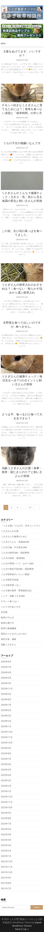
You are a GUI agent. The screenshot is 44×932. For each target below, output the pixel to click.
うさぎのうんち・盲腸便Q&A (15, 542)
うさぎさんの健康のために (14, 536)
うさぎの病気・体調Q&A (13, 558)
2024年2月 (6, 721)
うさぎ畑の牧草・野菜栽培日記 (16, 590)
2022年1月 (6, 856)
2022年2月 (6, 850)
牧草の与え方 (7, 617)
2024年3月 (6, 715)
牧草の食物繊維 (8, 628)
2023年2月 (6, 786)
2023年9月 (6, 748)
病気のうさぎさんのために (14, 633)
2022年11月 (7, 802)
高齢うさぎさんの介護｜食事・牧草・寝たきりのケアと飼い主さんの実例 (22, 472)
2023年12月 (7, 732)
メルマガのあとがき (11, 606)
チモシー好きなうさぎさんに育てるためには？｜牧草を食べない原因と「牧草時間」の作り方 (22, 109)
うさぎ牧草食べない (11, 585)
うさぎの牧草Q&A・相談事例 (15, 552)
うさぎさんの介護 (9, 531)
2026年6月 (6, 672)
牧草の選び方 (7, 623)
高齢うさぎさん (8, 644)
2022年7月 (6, 823)
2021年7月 (6, 888)
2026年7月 (6, 667)
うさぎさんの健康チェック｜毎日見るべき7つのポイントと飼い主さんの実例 (22, 380)
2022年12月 (7, 796)
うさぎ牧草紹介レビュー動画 (15, 574)
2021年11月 (7, 867)
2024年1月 (6, 726)
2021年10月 (7, 872)
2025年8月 (6, 699)
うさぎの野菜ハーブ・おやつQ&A (17, 563)
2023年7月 (6, 759)
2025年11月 (7, 688)
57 (30, 507)
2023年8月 (6, 753)
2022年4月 (6, 840)
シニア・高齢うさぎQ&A (13, 596)
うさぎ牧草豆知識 (9, 579)
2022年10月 (7, 807)
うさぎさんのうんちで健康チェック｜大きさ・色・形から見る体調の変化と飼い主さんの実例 (22, 197)
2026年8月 (6, 661)
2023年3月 (6, 780)
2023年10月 (7, 742)
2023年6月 (6, 764)
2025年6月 (6, 710)
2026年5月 (6, 678)
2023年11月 (7, 737)
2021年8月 (6, 883)
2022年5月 (6, 834)
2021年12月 (7, 861)
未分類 (4, 612)
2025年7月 (6, 705)
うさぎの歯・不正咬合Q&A (14, 547)
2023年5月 (6, 769)
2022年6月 (6, 829)
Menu (3, 44)
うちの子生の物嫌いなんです (22, 143)
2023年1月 (6, 791)
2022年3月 (6, 845)
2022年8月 (6, 818)
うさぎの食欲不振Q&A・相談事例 (17, 569)
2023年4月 (6, 775)
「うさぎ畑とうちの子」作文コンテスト (20, 525)
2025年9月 (6, 694)
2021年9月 (6, 877)
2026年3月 (6, 683)
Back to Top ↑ (22, 929)
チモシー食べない (9, 601)
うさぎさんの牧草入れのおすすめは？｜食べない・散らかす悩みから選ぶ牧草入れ (22, 288)
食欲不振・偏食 (8, 639)
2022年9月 (6, 813)
